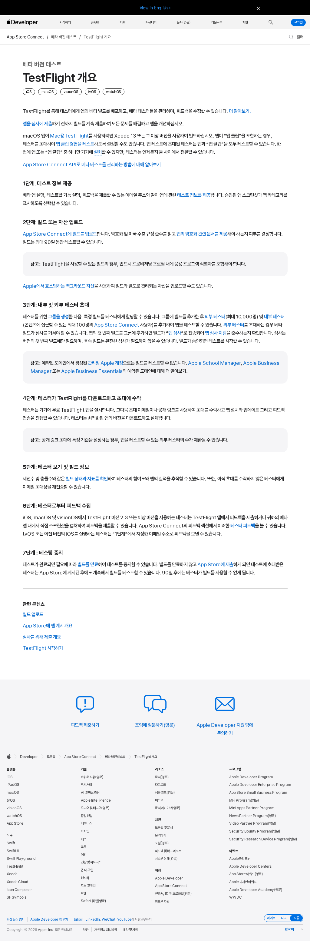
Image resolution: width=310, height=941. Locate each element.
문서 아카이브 (163, 808)
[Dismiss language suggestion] (257, 8)
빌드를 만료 (88, 564)
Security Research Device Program (259, 839)
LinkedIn (92, 919)
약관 (85, 930)
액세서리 (86, 785)
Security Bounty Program (250, 831)
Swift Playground (21, 858)
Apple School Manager (214, 363)
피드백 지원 (162, 901)
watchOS (14, 816)
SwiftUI (13, 851)
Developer (29, 757)
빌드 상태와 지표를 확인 (87, 479)
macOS (13, 792)
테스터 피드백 (242, 526)
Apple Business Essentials (92, 371)
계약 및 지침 (130, 930)
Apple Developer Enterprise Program (260, 785)
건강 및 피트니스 (91, 862)
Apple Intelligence (96, 800)
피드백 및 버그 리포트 (168, 851)
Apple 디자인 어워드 (242, 882)
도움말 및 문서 (164, 828)
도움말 (51, 757)
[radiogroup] (283, 918)
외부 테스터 (215, 317)
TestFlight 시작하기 (43, 648)
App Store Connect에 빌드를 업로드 (60, 234)
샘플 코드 (161, 792)
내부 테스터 (274, 317)
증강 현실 (86, 816)
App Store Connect (25, 37)
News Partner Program (248, 816)
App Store (15, 823)
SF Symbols (16, 897)
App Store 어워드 (242, 874)
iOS (10, 777)
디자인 (85, 831)
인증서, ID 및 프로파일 (169, 894)
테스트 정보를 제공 (193, 195)
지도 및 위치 (88, 885)
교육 (83, 847)
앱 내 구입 (87, 870)
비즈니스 (86, 823)
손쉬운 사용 (88, 777)
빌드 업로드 (33, 614)
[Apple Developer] (23, 22)
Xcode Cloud (17, 882)
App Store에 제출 (215, 564)
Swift (11, 843)
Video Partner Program (248, 823)
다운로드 (160, 785)
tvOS (11, 800)
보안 (83, 893)
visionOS (14, 808)
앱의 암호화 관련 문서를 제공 (201, 234)
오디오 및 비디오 (91, 808)
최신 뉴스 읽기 (15, 919)
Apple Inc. (46, 930)
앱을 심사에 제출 (37, 124)
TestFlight (15, 866)
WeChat (108, 919)
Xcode (12, 874)
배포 (83, 839)
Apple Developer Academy (251, 890)
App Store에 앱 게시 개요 (47, 626)
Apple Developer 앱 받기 (49, 919)
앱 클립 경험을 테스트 (75, 144)
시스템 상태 (162, 858)
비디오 (159, 800)
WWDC (235, 897)
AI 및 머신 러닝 (90, 792)
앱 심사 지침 (215, 333)
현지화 (85, 878)
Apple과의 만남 (239, 858)
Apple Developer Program (251, 777)
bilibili (79, 919)
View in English (154, 7)
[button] (270, 22)
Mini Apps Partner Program (251, 808)
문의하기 (160, 835)
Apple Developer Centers (250, 866)
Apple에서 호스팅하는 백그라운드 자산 (58, 286)
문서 (157, 777)
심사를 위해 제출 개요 (42, 637)
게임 (83, 855)
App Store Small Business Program (258, 792)
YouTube (124, 919)
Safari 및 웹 (89, 901)
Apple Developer (169, 878)
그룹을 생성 (58, 317)
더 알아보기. (240, 111)
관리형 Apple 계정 (105, 363)
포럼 (157, 843)
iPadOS (13, 785)
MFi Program (240, 800)
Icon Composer (19, 890)
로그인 (298, 22)
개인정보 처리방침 (105, 930)
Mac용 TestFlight (69, 136)
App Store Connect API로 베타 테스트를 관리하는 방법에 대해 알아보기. (92, 164)
